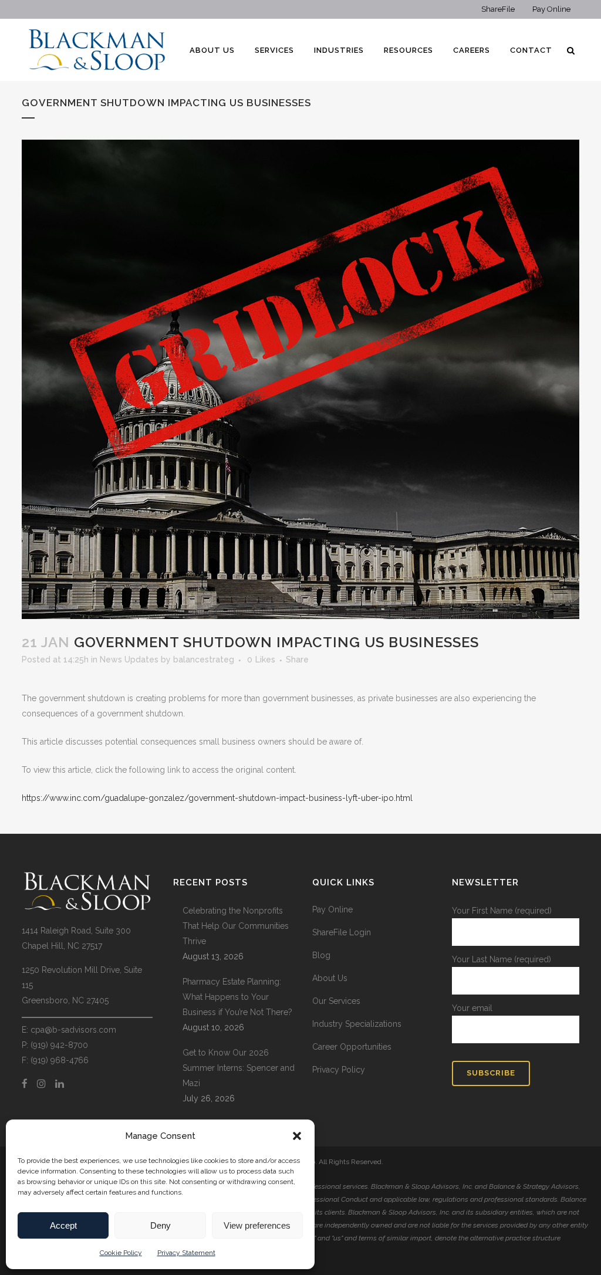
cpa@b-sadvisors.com (73, 1029)
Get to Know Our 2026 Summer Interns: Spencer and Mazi (239, 1068)
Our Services (336, 1001)
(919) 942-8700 (59, 1045)
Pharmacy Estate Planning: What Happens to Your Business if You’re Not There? (239, 997)
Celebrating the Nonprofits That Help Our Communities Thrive (236, 926)
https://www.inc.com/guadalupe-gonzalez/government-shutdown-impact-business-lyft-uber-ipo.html (217, 798)
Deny (160, 1225)
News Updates (129, 659)
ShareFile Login (341, 932)
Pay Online (551, 9)
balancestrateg (203, 659)
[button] (297, 1136)
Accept (63, 1225)
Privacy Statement (186, 1253)
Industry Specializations (356, 1024)
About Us (329, 978)
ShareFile (498, 9)
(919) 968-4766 (60, 1060)
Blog (321, 955)
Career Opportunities (351, 1046)
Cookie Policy (121, 1253)
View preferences (257, 1225)
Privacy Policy (338, 1069)
